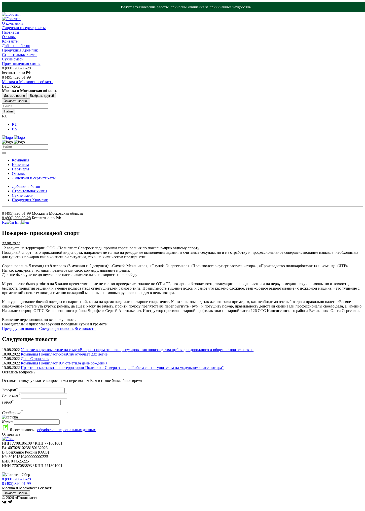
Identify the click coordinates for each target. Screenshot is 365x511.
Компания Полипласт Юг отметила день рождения (64, 363)
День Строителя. (35, 359)
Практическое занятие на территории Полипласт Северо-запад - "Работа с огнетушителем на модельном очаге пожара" (122, 367)
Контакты (10, 41)
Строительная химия (19, 54)
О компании (12, 23)
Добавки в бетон (16, 46)
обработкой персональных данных (66, 430)
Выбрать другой (42, 96)
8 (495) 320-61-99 (16, 77)
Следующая (56, 328)
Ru (4, 222)
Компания (20, 160)
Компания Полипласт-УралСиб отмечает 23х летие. (65, 354)
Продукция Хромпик (20, 50)
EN (14, 129)
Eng (18, 222)
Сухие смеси (13, 59)
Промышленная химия (21, 63)
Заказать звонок (16, 101)
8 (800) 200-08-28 (16, 68)
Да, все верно (14, 96)
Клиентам (20, 164)
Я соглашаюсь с (53, 430)
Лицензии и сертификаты (24, 28)
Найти (8, 111)
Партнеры (10, 32)
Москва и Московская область (27, 82)
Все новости (85, 328)
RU (15, 124)
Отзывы (9, 37)
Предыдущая (20, 328)
